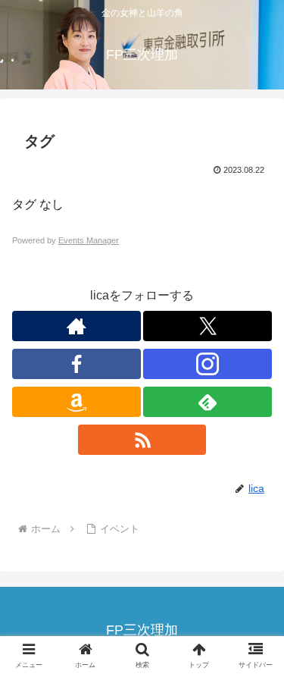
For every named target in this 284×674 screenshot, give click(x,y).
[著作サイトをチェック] (76, 326)
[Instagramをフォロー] (207, 364)
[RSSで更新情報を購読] (142, 440)
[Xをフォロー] (207, 326)
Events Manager (88, 240)
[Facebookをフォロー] (76, 364)
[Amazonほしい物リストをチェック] (76, 402)
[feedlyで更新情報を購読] (207, 402)
